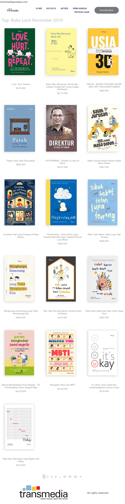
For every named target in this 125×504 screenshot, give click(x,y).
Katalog (51, 8)
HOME (39, 8)
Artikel (64, 8)
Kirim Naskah (80, 8)
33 (75, 476)
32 (69, 476)
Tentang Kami (81, 12)
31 (64, 476)
